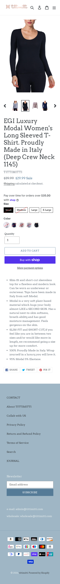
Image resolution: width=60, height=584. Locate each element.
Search (11, 451)
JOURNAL (13, 460)
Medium (21, 209)
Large (34, 209)
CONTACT (13, 397)
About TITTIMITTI (19, 406)
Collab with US (16, 415)
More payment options (30, 268)
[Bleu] (14, 225)
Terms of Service (18, 442)
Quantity (9, 233)
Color (7, 218)
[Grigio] (29, 225)
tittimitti (23, 573)
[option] (15, 105)
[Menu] (54, 7)
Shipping (9, 183)
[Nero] (37, 225)
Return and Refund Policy (24, 433)
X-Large (47, 209)
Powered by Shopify (39, 573)
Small (8, 209)
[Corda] (21, 225)
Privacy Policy (16, 424)
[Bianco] (7, 225)
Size (6, 204)
